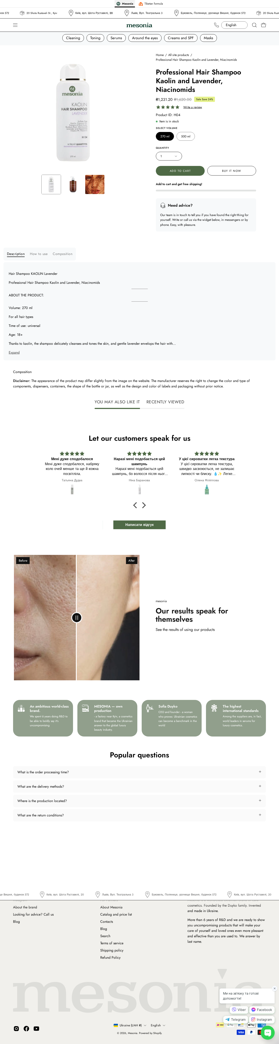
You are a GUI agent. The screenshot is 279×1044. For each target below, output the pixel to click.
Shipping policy (111, 950)
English (156, 1025)
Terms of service (111, 943)
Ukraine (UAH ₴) (131, 1025)
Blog (16, 921)
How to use (39, 253)
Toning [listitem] (95, 38)
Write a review (192, 107)
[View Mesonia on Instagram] (16, 1028)
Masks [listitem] (208, 38)
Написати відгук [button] (139, 524)
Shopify (157, 1033)
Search (105, 935)
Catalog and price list (116, 914)
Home (160, 55)
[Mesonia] (139, 25)
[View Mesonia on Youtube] (36, 1028)
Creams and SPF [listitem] (181, 38)
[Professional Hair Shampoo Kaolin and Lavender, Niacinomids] (51, 184)
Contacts (106, 921)
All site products (178, 55)
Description (16, 253)
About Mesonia (111, 907)
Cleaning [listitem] (73, 38)
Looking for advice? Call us (33, 914)
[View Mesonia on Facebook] (26, 1028)
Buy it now (231, 171)
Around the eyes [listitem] (145, 38)
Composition (62, 253)
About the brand (25, 907)
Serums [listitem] (116, 38)
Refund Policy (110, 957)
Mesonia (132, 1033)
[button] (254, 25)
